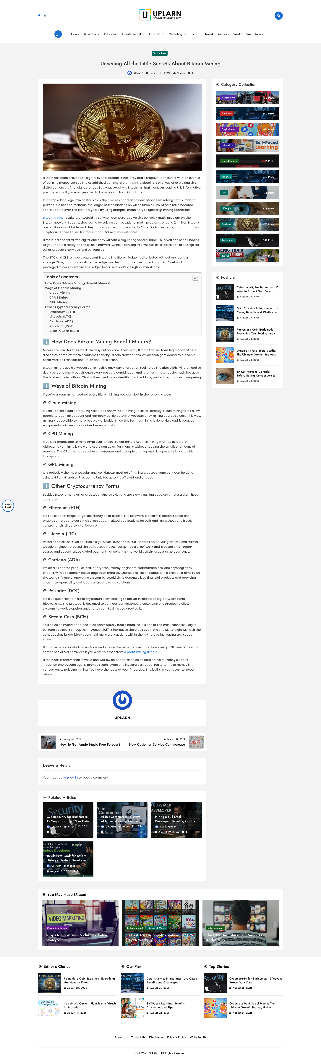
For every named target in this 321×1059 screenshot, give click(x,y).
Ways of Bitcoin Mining (63, 288)
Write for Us (198, 1037)
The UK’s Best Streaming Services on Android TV (237, 937)
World (237, 34)
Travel (209, 34)
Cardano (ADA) (61, 321)
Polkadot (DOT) (61, 326)
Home (75, 34)
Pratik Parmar (168, 826)
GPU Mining (58, 302)
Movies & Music (157, 928)
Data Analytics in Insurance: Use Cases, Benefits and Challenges (257, 310)
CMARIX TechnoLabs (64, 865)
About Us (120, 1037)
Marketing (175, 34)
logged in (70, 777)
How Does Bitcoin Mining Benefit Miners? (78, 283)
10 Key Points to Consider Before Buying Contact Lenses (256, 374)
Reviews (223, 34)
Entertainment (131, 34)
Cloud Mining (60, 292)
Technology (159, 53)
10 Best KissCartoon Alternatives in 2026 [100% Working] (160, 937)
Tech (193, 34)
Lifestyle (154, 34)
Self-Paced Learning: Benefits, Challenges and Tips (166, 1005)
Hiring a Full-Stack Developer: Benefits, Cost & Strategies (175, 821)
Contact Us (138, 1037)
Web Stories (254, 34)
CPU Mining (58, 297)
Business (90, 34)
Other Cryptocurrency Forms (67, 307)
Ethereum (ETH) (62, 312)
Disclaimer (156, 1037)
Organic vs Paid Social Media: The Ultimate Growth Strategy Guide (256, 355)
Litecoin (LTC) (60, 316)
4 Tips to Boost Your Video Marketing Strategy (77, 937)
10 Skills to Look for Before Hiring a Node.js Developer (67, 858)
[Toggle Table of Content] (193, 278)
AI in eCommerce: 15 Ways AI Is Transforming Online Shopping (120, 821)
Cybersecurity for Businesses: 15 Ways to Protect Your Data (68, 818)
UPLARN (138, 73)
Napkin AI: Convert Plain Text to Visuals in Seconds (90, 1005)
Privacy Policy (176, 1037)
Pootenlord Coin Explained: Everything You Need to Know (256, 332)
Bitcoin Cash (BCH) (64, 331)
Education (111, 34)
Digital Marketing (57, 928)
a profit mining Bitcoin (140, 652)
